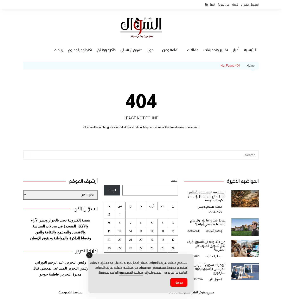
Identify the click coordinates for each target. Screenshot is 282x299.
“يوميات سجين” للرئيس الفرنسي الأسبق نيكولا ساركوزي (209, 268)
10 (173, 231)
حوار (150, 50)
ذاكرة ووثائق (106, 50)
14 (130, 231)
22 (119, 239)
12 (151, 231)
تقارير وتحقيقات (215, 50)
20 (140, 239)
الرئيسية (250, 50)
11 (163, 231)
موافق (179, 282)
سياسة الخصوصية (70, 292)
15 (119, 231)
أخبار (236, 50)
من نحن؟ (223, 4)
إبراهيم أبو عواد (214, 230)
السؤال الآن (215, 279)
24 (172, 248)
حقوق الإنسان (131, 50)
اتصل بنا (210, 4)
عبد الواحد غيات (213, 256)
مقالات (193, 50)
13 (141, 231)
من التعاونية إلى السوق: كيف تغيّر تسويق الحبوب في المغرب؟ (206, 245)
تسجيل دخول (250, 4)
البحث (174, 180)
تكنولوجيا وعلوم (80, 50)
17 (173, 239)
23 (109, 239)
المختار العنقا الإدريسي (210, 206)
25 (162, 248)
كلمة (235, 4)
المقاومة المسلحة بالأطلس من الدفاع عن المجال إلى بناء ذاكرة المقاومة (206, 196)
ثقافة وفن (170, 50)
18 (162, 239)
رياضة (58, 50)
